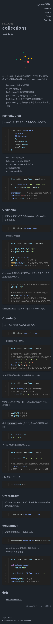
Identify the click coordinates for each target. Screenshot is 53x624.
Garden (47, 8)
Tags (4, 617)
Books (48, 12)
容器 (47, 606)
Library (39, 606)
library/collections (14, 600)
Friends (47, 20)
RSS (9, 617)
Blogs (48, 16)
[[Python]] (19, 76)
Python (30, 606)
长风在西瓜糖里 (43, 4)
